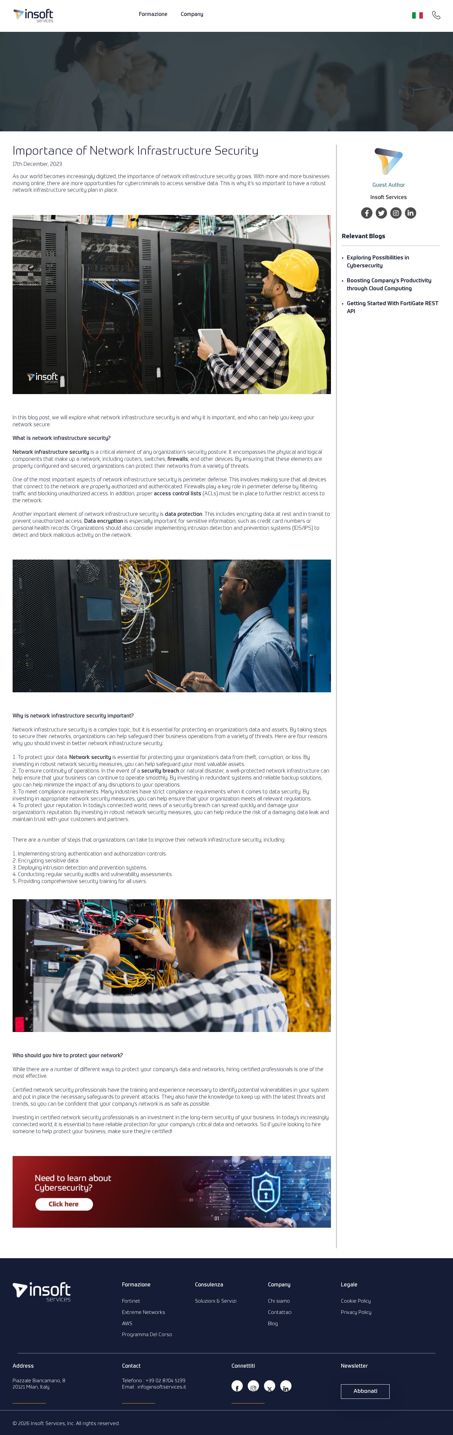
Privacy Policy (356, 1312)
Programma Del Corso (147, 1334)
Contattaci (279, 1312)
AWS (127, 1323)
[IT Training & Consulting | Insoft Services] (33, 16)
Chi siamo (279, 1301)
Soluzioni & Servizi (215, 1301)
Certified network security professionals (59, 1090)
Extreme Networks (143, 1312)
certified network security (70, 1118)
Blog (273, 1323)
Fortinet (131, 1301)
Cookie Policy (356, 1301)
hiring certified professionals (260, 1069)
